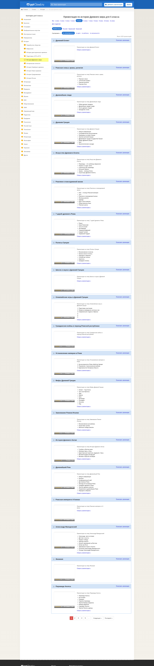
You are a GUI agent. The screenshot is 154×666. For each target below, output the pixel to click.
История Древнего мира (34, 60)
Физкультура (27, 137)
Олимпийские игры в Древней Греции (72, 297)
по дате (78, 33)
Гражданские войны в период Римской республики (77, 326)
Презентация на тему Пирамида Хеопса (89, 593)
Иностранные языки (29, 34)
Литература (27, 82)
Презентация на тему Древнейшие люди (89, 101)
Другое (26, 155)
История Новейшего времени (35, 67)
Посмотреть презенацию (122, 40)
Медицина (27, 89)
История (26, 41)
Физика (26, 133)
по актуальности (94, 33)
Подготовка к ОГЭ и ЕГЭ (33, 56)
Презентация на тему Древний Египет (88, 47)
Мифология (29, 48)
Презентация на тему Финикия (86, 565)
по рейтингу (85, 33)
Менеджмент (27, 92)
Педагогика (27, 115)
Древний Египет (62, 40)
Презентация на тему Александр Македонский (90, 533)
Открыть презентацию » (84, 49)
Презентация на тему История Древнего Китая (90, 446)
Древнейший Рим (63, 467)
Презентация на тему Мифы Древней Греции (90, 387)
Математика (27, 85)
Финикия (59, 559)
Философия (27, 140)
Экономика (27, 151)
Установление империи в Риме (69, 353)
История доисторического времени (36, 52)
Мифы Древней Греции (65, 380)
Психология (27, 122)
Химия (26, 144)
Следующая (96, 618)
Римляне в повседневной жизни (69, 182)
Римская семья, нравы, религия (69, 68)
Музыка (26, 96)
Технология (27, 129)
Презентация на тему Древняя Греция (88, 129)
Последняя (108, 618)
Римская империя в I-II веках (68, 500)
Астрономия (27, 19)
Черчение (26, 147)
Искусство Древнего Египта (67, 153)
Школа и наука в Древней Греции (70, 270)
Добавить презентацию (115, 4)
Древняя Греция (62, 122)
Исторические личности (33, 63)
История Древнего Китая (66, 440)
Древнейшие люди (64, 95)
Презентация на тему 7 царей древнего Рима (90, 220)
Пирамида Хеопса (63, 586)
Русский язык (27, 126)
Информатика (28, 38)
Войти (129, 4)
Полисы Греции (62, 243)
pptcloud (35, 4)
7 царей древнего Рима (65, 214)
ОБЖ (25, 107)
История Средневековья (33, 74)
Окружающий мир (29, 111)
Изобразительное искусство (32, 30)
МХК (25, 100)
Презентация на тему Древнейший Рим (88, 474)
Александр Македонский (66, 527)
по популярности (68, 33)
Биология (26, 23)
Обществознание (29, 104)
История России (31, 78)
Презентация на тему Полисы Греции (88, 249)
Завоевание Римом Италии (67, 413)
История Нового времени (33, 70)
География (27, 26)
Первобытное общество (33, 45)
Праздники (27, 118)
